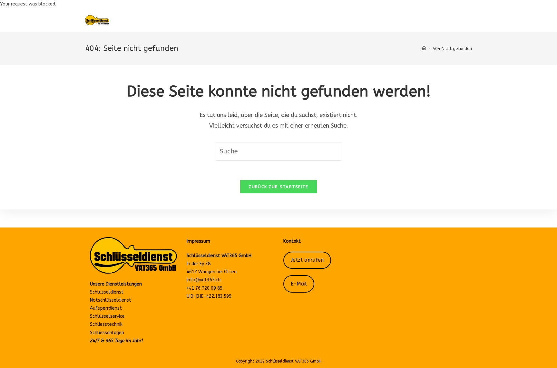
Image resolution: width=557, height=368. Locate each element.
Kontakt (292, 241)
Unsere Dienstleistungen (116, 284)
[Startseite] (424, 48)
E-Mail (299, 284)
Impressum (198, 241)
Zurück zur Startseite (278, 186)
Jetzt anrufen (307, 260)
